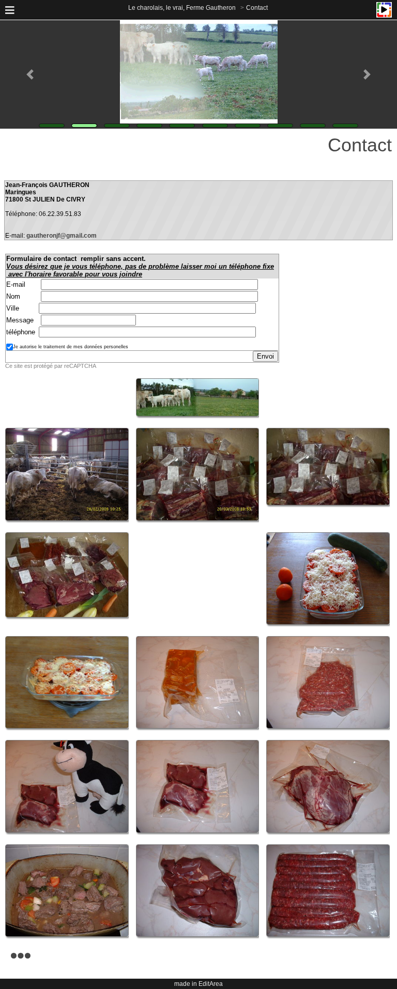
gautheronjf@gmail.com (61, 235)
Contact (257, 7)
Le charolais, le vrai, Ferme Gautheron (182, 7)
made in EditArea (198, 983)
